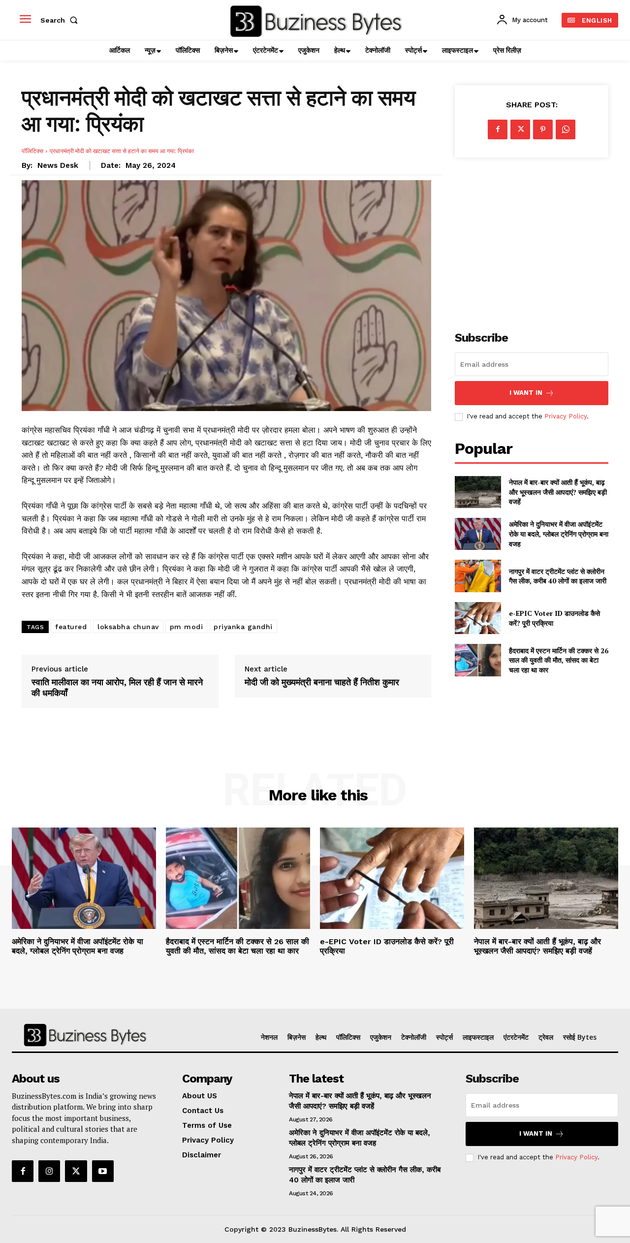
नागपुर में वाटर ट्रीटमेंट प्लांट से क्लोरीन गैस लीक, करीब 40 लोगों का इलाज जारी (557, 576)
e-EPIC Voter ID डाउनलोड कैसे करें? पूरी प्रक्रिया (387, 946)
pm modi (186, 627)
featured (71, 627)
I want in (525, 392)
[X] (520, 129)
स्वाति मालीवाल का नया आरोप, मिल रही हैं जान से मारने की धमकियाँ (117, 687)
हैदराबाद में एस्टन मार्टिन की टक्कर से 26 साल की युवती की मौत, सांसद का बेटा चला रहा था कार (558, 660)
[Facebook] (497, 129)
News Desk (57, 165)
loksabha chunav (128, 627)
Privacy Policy (565, 416)
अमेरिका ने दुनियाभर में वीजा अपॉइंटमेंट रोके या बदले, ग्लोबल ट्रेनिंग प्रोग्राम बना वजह (558, 533)
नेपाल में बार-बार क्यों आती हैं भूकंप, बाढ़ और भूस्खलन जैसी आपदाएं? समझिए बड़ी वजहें (558, 492)
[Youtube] (103, 1171)
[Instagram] (49, 1171)
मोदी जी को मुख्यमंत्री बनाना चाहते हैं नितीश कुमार (322, 682)
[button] (61, 20)
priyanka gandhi (243, 627)
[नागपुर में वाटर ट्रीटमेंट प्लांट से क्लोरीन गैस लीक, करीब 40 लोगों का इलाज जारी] (478, 576)
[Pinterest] (543, 129)
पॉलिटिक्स (32, 151)
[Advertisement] (531, 238)
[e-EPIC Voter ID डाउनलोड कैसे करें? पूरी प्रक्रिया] (478, 618)
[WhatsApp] (565, 129)
